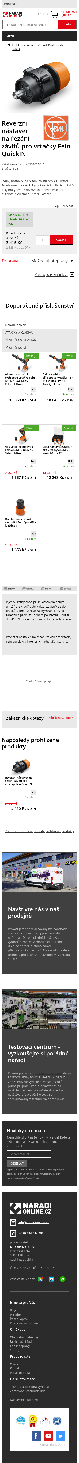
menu (10, 36)
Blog (13, 1310)
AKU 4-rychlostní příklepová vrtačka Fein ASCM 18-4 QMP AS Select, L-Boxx (58, 379)
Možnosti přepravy (49, 261)
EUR (45, 14)
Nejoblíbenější (16, 325)
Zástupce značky (51, 274)
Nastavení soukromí (24, 1400)
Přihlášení (11, 4)
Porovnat (67, 206)
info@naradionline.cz (33, 1222)
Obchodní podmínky (24, 1337)
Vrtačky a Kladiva (19, 332)
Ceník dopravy (20, 1346)
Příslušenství (15, 348)
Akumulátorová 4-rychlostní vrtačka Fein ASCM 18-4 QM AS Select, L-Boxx (20, 379)
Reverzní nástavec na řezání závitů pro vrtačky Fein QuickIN (18, 781)
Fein (16, 169)
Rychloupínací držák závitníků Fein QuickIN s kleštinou (20, 522)
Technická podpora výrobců (29, 1387)
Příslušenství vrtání (21, 340)
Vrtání (42, 45)
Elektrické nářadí (25, 45)
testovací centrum (48, 1073)
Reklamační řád (21, 1341)
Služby (14, 1350)
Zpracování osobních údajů (29, 1391)
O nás (14, 1364)
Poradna (16, 1315)
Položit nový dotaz (60, 718)
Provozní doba (20, 1373)
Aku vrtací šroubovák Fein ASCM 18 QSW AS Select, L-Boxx (19, 450)
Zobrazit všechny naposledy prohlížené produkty (39, 831)
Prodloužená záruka (24, 1323)
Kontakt (15, 1368)
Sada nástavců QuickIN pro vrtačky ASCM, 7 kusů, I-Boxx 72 (57, 450)
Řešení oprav (19, 1319)
